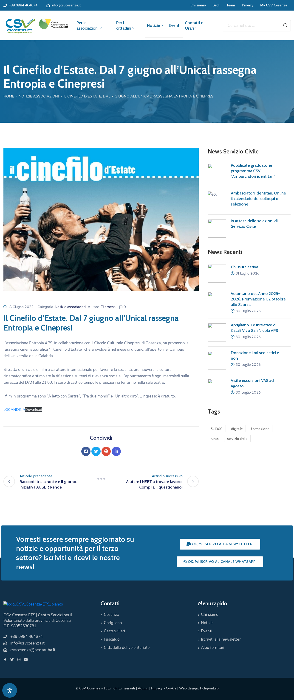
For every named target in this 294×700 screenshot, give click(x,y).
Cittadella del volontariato (127, 647)
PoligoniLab (209, 688)
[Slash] (101, 479)
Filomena (108, 306)
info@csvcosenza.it (66, 5)
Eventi (174, 25)
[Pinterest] (106, 451)
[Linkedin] (116, 451)
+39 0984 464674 (23, 5)
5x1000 (217, 429)
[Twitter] (96, 451)
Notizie (153, 25)
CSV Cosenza (89, 688)
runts (215, 439)
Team (230, 5)
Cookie (171, 688)
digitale (237, 429)
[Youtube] (26, 659)
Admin (143, 688)
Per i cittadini (123, 25)
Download (33, 409)
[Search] (285, 25)
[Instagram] (19, 659)
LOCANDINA (14, 409)
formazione (260, 429)
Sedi (216, 5)
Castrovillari (114, 631)
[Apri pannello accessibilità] (9, 690)
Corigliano (113, 622)
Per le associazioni (87, 25)
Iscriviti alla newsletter (221, 639)
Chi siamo (198, 5)
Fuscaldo (112, 639)
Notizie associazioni (39, 96)
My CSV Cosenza (273, 5)
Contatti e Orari (194, 25)
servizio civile (237, 439)
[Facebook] (85, 451)
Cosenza (111, 614)
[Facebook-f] (5, 659)
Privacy (247, 5)
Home (8, 96)
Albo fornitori (212, 647)
